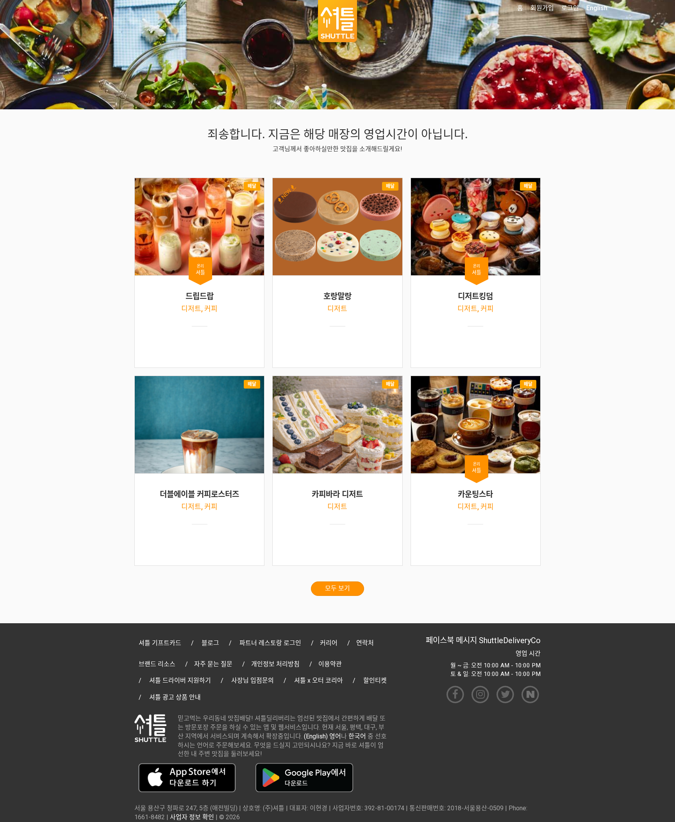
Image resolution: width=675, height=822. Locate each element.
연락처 (365, 643)
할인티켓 (375, 680)
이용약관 (330, 664)
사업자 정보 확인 (192, 817)
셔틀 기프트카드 (160, 643)
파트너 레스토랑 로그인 (270, 643)
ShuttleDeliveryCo (510, 640)
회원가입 (542, 8)
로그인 (570, 8)
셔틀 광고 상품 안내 (175, 697)
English (596, 8)
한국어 (357, 736)
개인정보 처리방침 (275, 664)
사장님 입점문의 (252, 680)
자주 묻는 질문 (213, 664)
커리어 (329, 643)
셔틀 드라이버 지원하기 (180, 680)
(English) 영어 (322, 736)
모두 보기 (337, 588)
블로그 (210, 643)
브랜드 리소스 (157, 664)
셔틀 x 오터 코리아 (318, 680)
